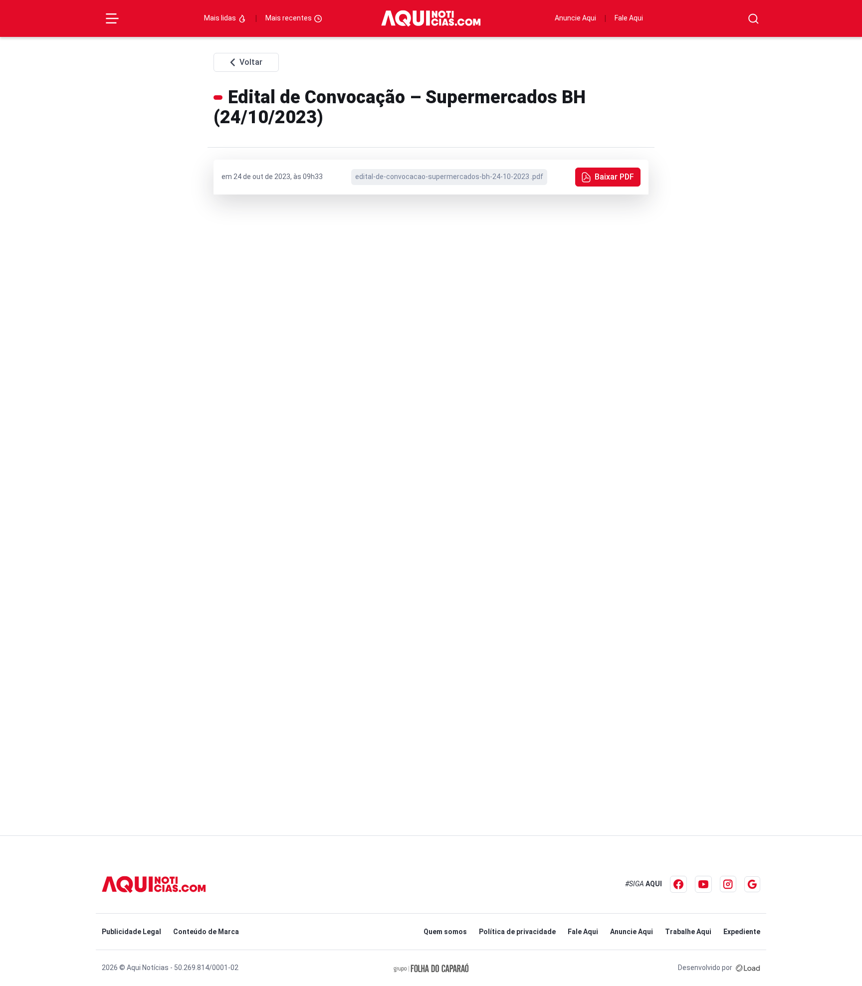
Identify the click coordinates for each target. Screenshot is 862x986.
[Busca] (753, 18)
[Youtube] (703, 884)
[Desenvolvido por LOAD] (748, 968)
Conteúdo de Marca (206, 932)
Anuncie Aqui (575, 18)
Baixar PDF (614, 177)
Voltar (250, 62)
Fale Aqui (629, 18)
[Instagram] (728, 884)
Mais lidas (220, 18)
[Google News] (752, 884)
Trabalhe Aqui (688, 932)
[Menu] (112, 18)
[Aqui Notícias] (431, 18)
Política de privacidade (517, 932)
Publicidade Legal (131, 932)
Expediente (741, 932)
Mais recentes (289, 18)
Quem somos (445, 932)
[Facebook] (678, 884)
